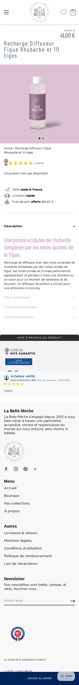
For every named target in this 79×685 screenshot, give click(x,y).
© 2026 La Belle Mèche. (18, 671)
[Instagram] (16, 469)
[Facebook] (6, 469)
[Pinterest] (25, 469)
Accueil (10, 488)
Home (8, 148)
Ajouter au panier (39, 678)
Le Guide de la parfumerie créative (25, 659)
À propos (12, 511)
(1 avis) (39, 163)
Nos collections (17, 503)
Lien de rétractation (20, 563)
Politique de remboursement (28, 556)
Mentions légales (18, 540)
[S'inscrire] (72, 601)
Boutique (11, 495)
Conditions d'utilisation (23, 548)
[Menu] (6, 12)
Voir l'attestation (19, 361)
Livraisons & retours (20, 533)
